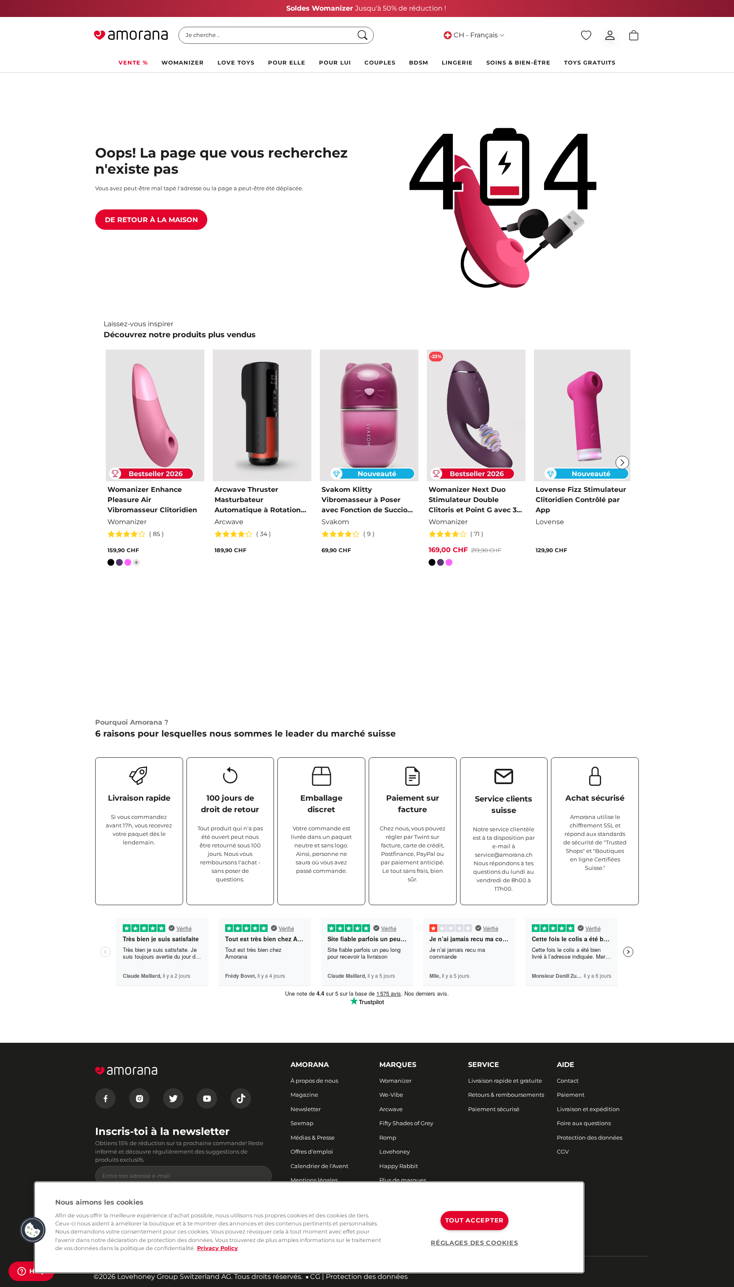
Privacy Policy (217, 1248)
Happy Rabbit (398, 1166)
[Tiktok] (241, 1098)
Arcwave (391, 1109)
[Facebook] (105, 1098)
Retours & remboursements (506, 1094)
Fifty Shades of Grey (406, 1123)
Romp (387, 1137)
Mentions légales (314, 1180)
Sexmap (302, 1123)
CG (315, 1277)
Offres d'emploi (312, 1151)
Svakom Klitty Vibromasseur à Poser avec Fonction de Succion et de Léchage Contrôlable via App (369, 500)
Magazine (304, 1094)
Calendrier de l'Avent (319, 1166)
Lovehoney (394, 1151)
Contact (568, 1080)
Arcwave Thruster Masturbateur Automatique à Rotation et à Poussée (258, 500)
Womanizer (395, 1080)
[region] (309, 1227)
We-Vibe (391, 1094)
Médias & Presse (313, 1137)
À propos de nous (314, 1080)
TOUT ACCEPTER (474, 1220)
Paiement (570, 1094)
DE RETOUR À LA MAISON (151, 220)
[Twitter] (173, 1098)
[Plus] (136, 562)
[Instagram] (139, 1098)
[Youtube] (207, 1098)
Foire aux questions (584, 1123)
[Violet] (119, 564)
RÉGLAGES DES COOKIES (474, 1243)
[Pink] (127, 564)
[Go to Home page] (130, 35)
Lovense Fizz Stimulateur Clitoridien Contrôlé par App (581, 499)
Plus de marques (402, 1180)
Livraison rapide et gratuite (505, 1080)
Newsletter (306, 1109)
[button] (32, 1230)
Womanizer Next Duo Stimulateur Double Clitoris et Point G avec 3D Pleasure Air (475, 500)
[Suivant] (622, 462)
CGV (563, 1151)
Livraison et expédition (588, 1109)
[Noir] (110, 564)
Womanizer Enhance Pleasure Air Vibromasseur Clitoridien (152, 499)
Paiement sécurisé (493, 1109)
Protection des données (589, 1137)
